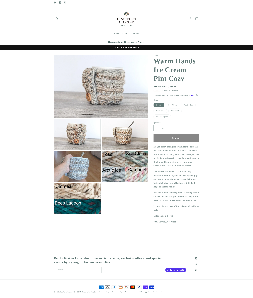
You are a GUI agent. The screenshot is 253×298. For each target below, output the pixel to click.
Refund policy (104, 292)
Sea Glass (174, 105)
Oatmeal (176, 111)
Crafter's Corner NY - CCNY (70, 292)
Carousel (161, 111)
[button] (57, 19)
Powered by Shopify (89, 292)
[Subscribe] (98, 270)
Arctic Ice (190, 105)
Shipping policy (145, 292)
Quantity (157, 123)
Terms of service (131, 292)
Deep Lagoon (163, 117)
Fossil (160, 105)
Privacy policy (117, 292)
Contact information (160, 292)
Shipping (157, 90)
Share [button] (159, 236)
